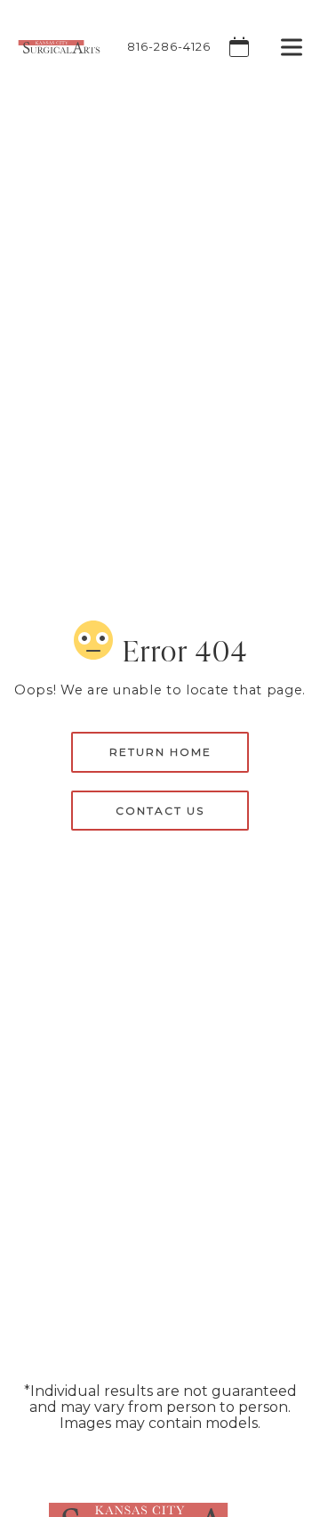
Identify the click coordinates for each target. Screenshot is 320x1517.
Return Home (160, 751)
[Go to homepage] (50, 47)
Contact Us (160, 810)
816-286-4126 (169, 46)
